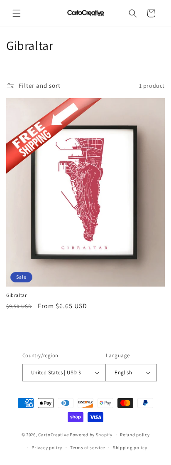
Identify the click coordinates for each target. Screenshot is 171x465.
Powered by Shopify (91, 435)
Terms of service (87, 447)
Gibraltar (16, 295)
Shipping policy (130, 447)
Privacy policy (47, 447)
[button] (16, 13)
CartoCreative (53, 435)
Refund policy (134, 435)
